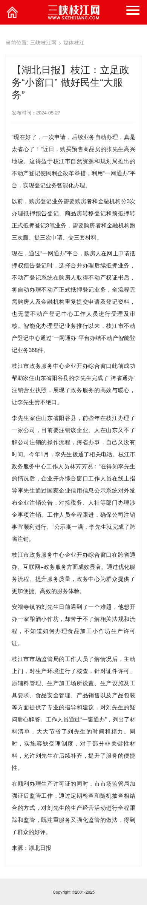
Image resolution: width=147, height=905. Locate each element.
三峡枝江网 (43, 42)
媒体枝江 (73, 42)
